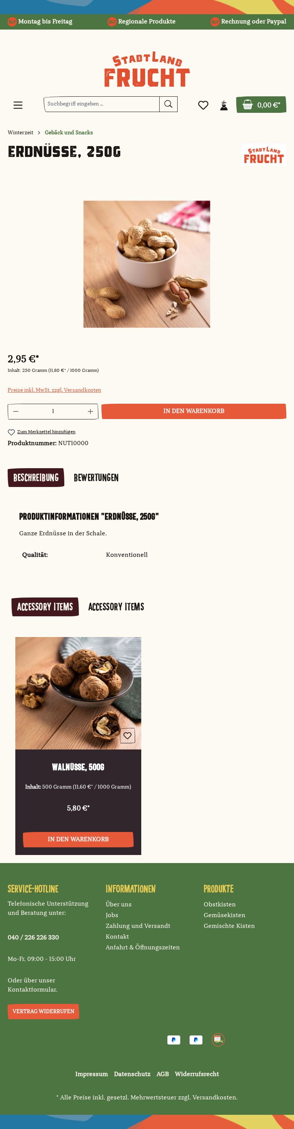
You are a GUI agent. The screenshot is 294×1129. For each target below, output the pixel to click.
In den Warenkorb (193, 411)
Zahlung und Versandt (138, 926)
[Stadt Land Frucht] (263, 155)
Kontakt (117, 937)
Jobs (112, 916)
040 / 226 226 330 (33, 938)
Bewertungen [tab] (96, 477)
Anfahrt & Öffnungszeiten (143, 948)
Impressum (91, 1074)
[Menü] (18, 105)
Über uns (119, 905)
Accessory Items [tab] (45, 607)
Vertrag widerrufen (43, 1011)
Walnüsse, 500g (78, 767)
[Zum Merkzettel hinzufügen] (127, 735)
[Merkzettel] (203, 105)
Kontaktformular (32, 990)
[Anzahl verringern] (16, 411)
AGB (163, 1074)
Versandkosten (214, 1098)
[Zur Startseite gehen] (147, 69)
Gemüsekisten (224, 916)
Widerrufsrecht (197, 1074)
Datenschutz (132, 1074)
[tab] (36, 477)
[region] (147, 264)
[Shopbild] (146, 264)
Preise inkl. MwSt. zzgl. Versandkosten (54, 390)
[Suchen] (168, 104)
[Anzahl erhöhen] (91, 411)
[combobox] (102, 104)
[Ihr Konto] (224, 105)
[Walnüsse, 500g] (78, 693)
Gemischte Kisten (229, 926)
